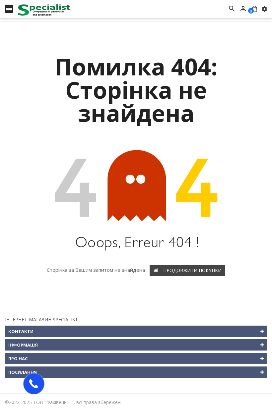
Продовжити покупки (192, 270)
